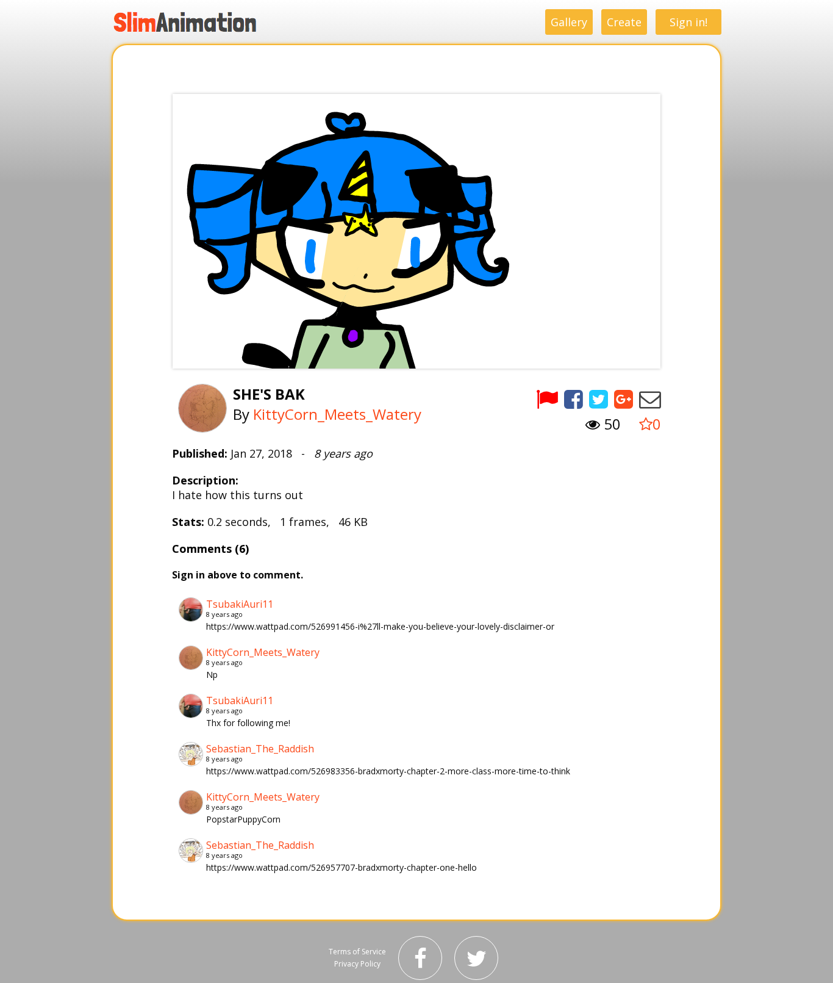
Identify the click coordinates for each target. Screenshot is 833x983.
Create (624, 22)
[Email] (650, 399)
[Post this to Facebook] (573, 399)
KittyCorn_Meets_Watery (337, 414)
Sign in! (688, 22)
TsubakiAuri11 (239, 604)
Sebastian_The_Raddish (260, 748)
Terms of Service (357, 951)
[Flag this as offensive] (547, 399)
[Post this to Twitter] (598, 399)
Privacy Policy (357, 964)
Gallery (569, 22)
